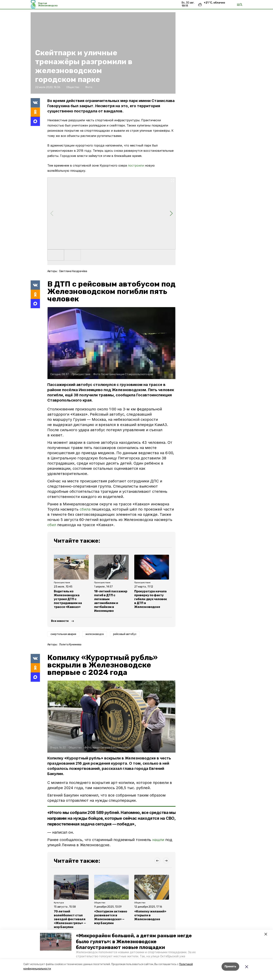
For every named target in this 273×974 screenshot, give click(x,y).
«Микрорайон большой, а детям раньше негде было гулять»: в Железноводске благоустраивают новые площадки (134, 941)
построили (136, 165)
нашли (158, 840)
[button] (56, 942)
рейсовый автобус (124, 634)
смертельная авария (63, 634)
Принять (230, 966)
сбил (52, 525)
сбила (86, 509)
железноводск (94, 634)
